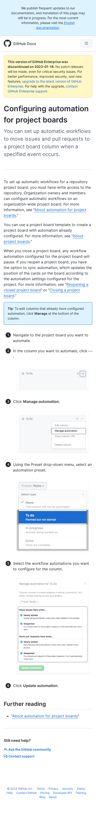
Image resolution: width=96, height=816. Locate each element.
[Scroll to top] (85, 805)
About (53, 797)
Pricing (44, 793)
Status (81, 788)
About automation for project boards (45, 716)
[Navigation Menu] (86, 43)
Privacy (53, 788)
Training (80, 793)
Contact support (21, 756)
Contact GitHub (26, 793)
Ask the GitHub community (29, 749)
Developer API (62, 793)
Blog (42, 797)
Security (67, 788)
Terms (41, 788)
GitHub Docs (24, 43)
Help (10, 793)
